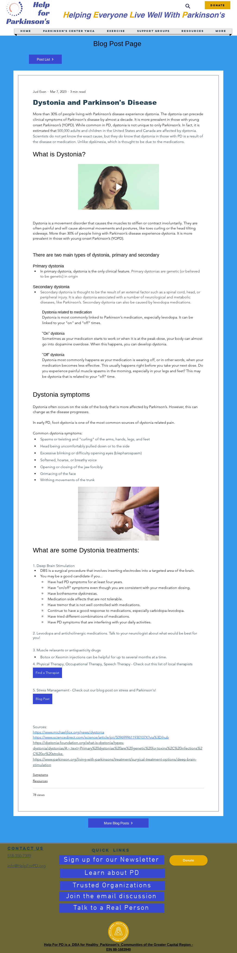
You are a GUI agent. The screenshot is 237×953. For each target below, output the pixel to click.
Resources (40, 781)
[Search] (187, 6)
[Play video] (118, 187)
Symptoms (40, 775)
